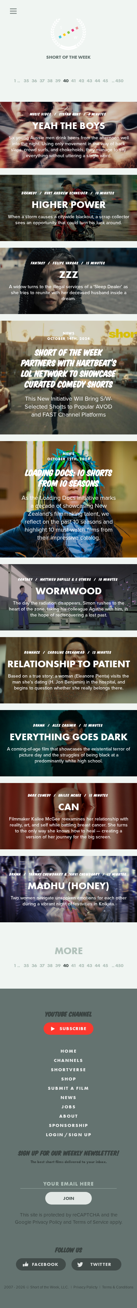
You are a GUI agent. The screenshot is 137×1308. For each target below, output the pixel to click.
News (68, 1097)
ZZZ (68, 274)
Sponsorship (68, 1125)
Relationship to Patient (68, 664)
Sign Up (79, 1135)
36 (34, 81)
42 (81, 81)
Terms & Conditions (117, 1287)
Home (69, 1051)
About (68, 1116)
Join (68, 1198)
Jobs (69, 1107)
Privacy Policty (85, 1287)
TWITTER (100, 1264)
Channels (68, 1060)
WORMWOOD (69, 591)
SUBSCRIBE (73, 1028)
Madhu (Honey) (68, 886)
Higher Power (69, 204)
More (69, 951)
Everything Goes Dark (69, 737)
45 (105, 81)
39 (58, 81)
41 (73, 81)
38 (50, 81)
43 (89, 81)
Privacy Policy (47, 1222)
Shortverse (68, 1070)
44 (97, 81)
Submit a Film (68, 1088)
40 (65, 81)
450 (119, 81)
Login (55, 1135)
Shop (68, 1079)
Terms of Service (90, 1222)
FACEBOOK (45, 1264)
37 (42, 81)
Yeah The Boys (68, 125)
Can (68, 807)
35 (26, 81)
